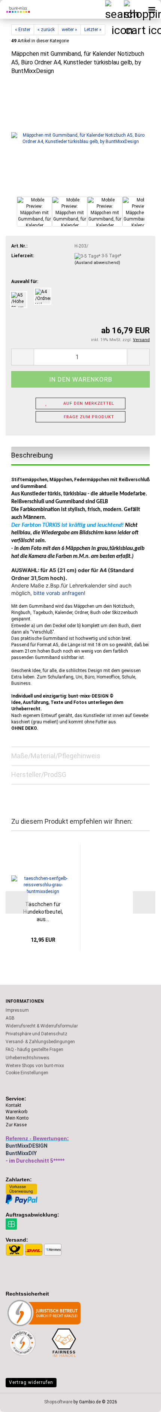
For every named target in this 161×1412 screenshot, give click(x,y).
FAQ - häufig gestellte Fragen (34, 1049)
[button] (11, 215)
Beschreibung (32, 455)
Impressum (17, 1010)
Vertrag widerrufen (31, 1382)
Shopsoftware (58, 1402)
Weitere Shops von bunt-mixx (35, 1065)
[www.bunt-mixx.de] (15, 9)
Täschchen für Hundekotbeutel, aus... (43, 911)
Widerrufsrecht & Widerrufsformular (42, 1026)
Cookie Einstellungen (27, 1072)
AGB (10, 1018)
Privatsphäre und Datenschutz (36, 1033)
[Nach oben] (140, 1401)
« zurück (46, 29)
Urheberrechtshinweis (27, 1057)
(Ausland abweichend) (97, 262)
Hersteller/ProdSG (38, 774)
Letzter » (92, 29)
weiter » (69, 29)
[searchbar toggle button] (114, 9)
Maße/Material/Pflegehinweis (55, 756)
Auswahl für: (24, 281)
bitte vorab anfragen (58, 593)
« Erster (22, 29)
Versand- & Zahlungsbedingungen (40, 1041)
